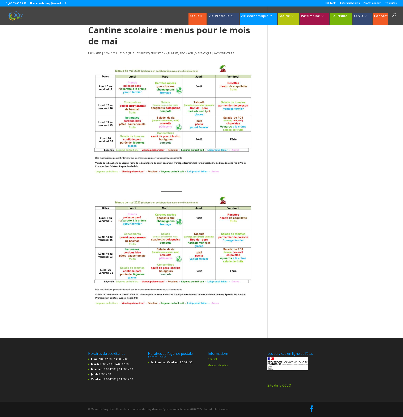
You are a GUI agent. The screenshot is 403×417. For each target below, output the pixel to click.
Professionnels (372, 3)
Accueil (196, 16)
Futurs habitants (350, 3)
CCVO (358, 16)
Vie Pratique (219, 16)
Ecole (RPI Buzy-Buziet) (135, 53)
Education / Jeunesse (164, 53)
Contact (381, 16)
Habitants (330, 3)
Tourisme (339, 16)
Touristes (391, 3)
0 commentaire (224, 53)
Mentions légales (218, 365)
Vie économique (254, 16)
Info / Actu (186, 53)
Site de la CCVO (279, 385)
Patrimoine (310, 16)
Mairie (284, 16)
